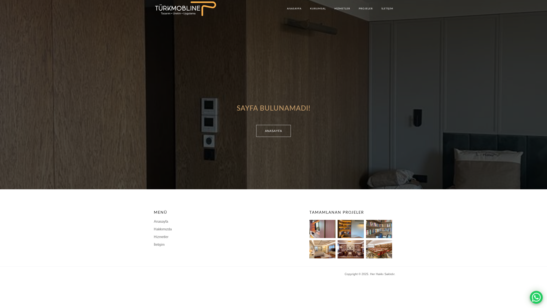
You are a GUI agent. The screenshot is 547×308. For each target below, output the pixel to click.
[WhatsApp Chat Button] (536, 297)
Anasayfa (294, 8)
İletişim (387, 8)
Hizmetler (342, 8)
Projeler (366, 8)
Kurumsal (318, 8)
